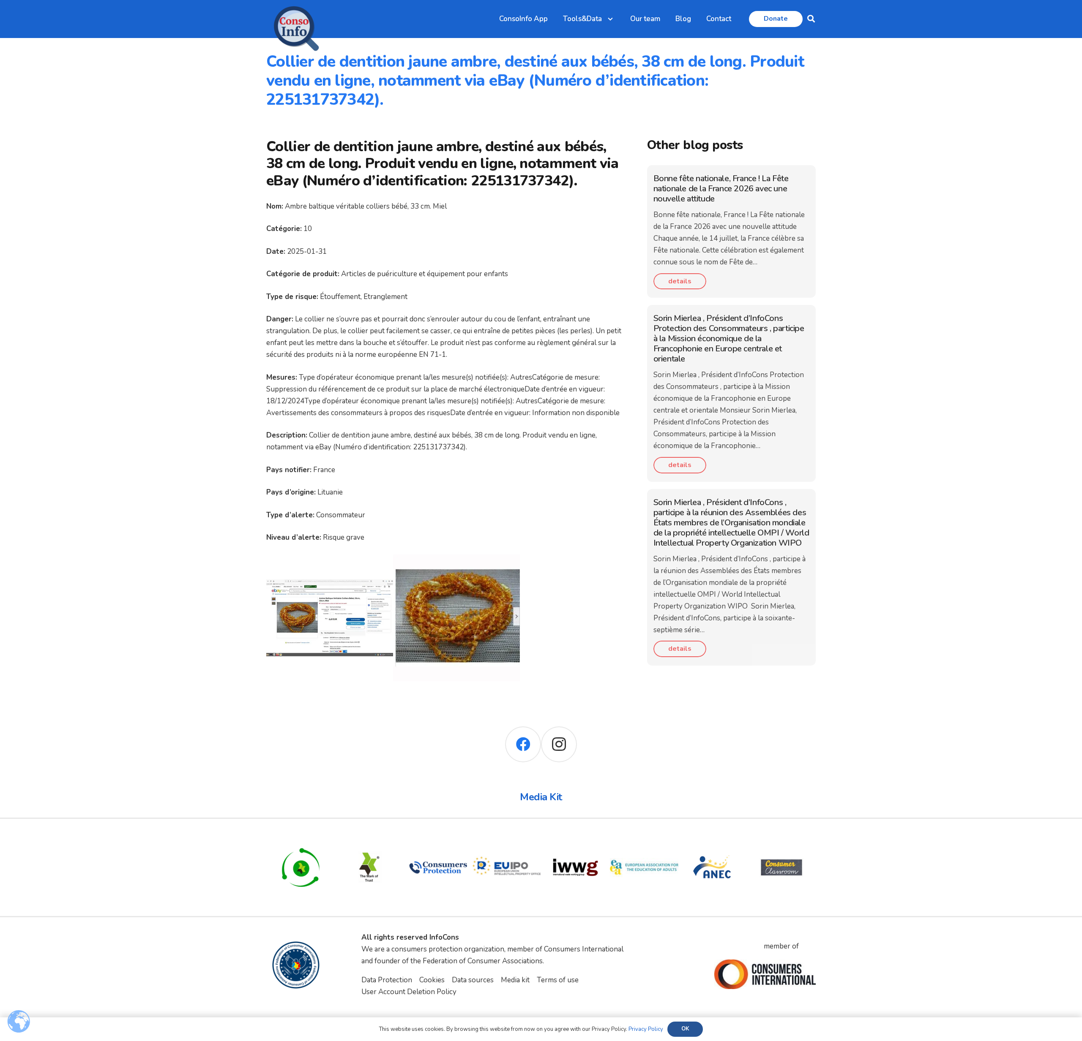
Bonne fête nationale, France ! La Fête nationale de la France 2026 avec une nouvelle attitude (721, 188)
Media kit (515, 980)
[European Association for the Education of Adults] (644, 839)
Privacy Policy (645, 1029)
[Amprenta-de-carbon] (300, 839)
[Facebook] (523, 744)
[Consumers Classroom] (781, 839)
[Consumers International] (765, 974)
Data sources (473, 980)
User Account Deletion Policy (408, 992)
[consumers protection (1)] (438, 839)
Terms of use (558, 980)
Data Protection (386, 980)
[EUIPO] (507, 839)
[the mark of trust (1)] (369, 839)
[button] (811, 19)
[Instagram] (559, 744)
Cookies (432, 980)
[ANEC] (712, 839)
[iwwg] (575, 839)
